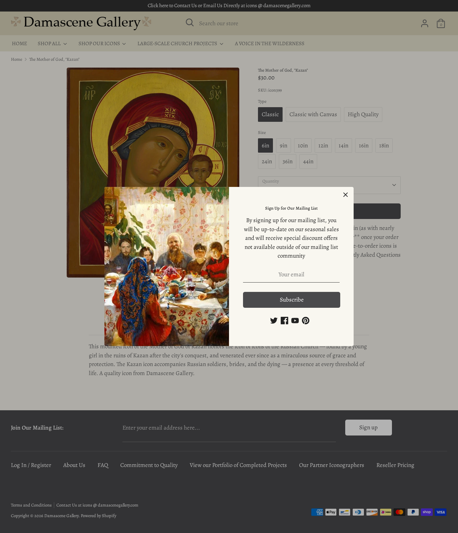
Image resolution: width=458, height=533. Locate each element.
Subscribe (292, 300)
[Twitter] (274, 320)
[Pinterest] (305, 320)
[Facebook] (284, 320)
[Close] (345, 195)
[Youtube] (295, 320)
